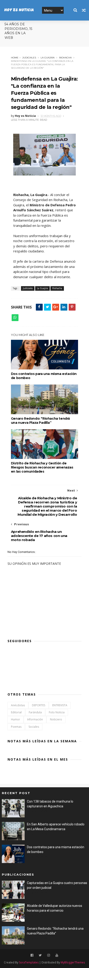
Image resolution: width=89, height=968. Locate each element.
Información (35, 719)
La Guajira (48, 57)
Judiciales (29, 57)
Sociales (34, 727)
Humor (15, 719)
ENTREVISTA (59, 705)
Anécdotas (18, 705)
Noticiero (56, 719)
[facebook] (32, 955)
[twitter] (40, 955)
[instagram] (48, 955)
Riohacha (65, 57)
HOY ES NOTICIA (19, 10)
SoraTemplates (29, 962)
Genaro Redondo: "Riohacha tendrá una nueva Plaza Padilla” (40, 420)
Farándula (35, 712)
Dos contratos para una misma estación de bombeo (44, 376)
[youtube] (56, 955)
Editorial (16, 712)
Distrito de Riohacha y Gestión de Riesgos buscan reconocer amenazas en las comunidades (42, 467)
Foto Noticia (57, 712)
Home (14, 57)
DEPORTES (38, 705)
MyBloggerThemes (73, 962)
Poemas (16, 727)
